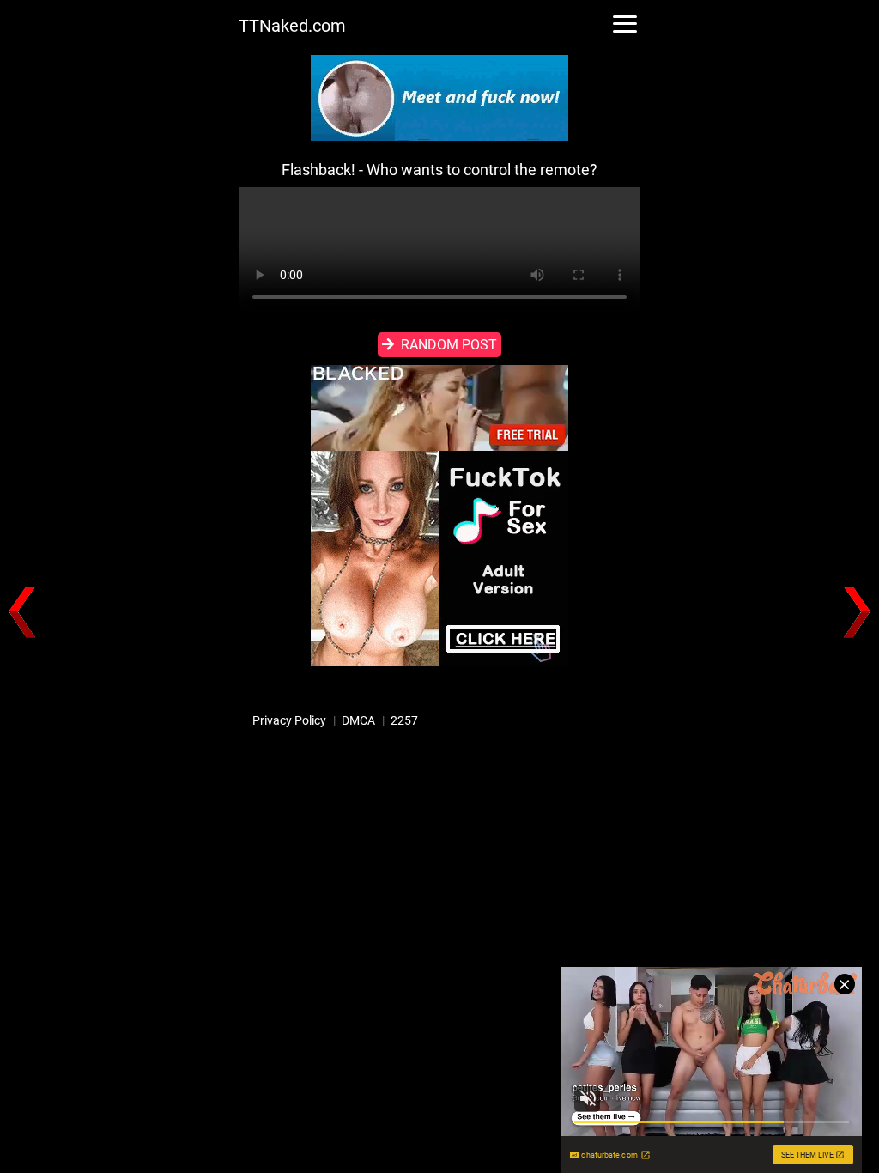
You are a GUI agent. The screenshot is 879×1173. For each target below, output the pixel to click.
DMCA (358, 720)
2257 (404, 720)
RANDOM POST (449, 345)
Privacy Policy (289, 720)
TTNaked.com (292, 25)
